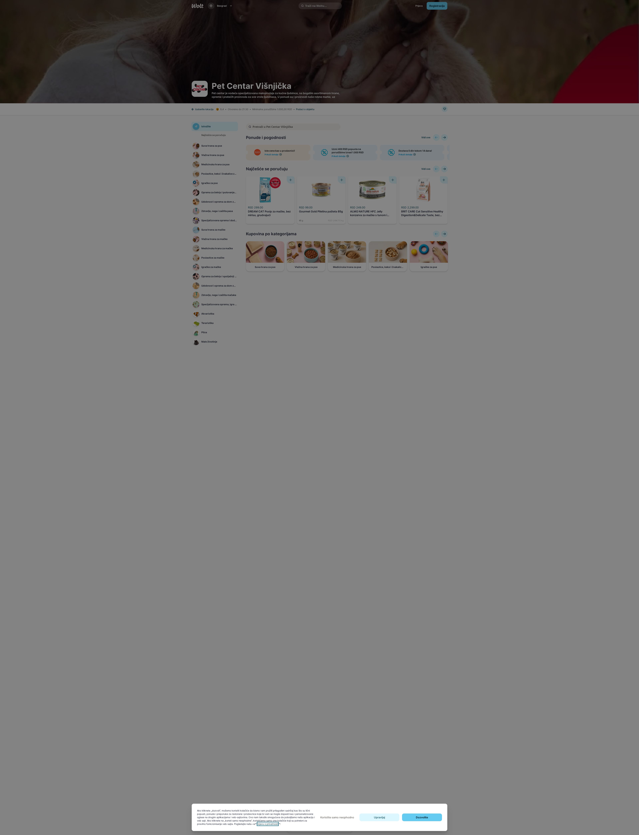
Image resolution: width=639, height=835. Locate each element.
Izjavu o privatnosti (267, 824)
